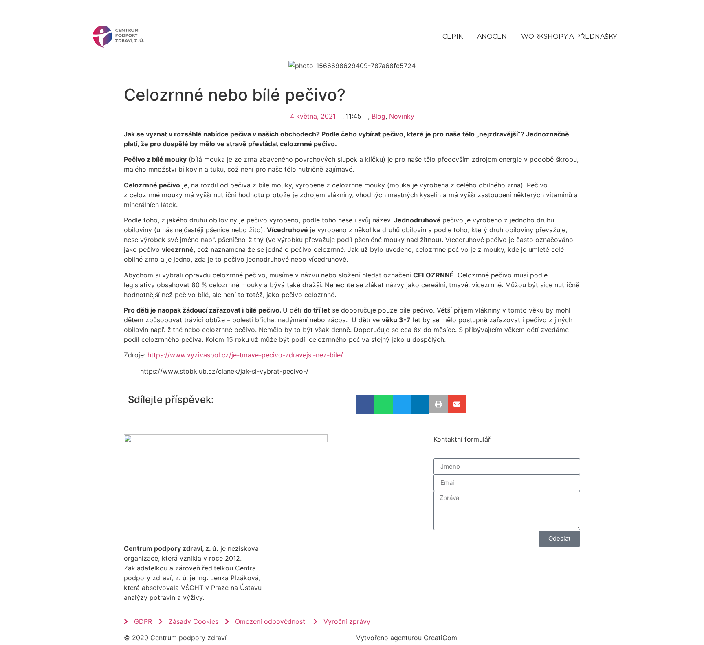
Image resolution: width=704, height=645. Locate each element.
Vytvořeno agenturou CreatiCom (406, 638)
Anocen (492, 36)
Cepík (452, 36)
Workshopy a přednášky (569, 36)
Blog (378, 116)
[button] (365, 404)
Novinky (401, 116)
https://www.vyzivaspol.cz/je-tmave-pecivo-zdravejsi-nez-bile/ (245, 355)
